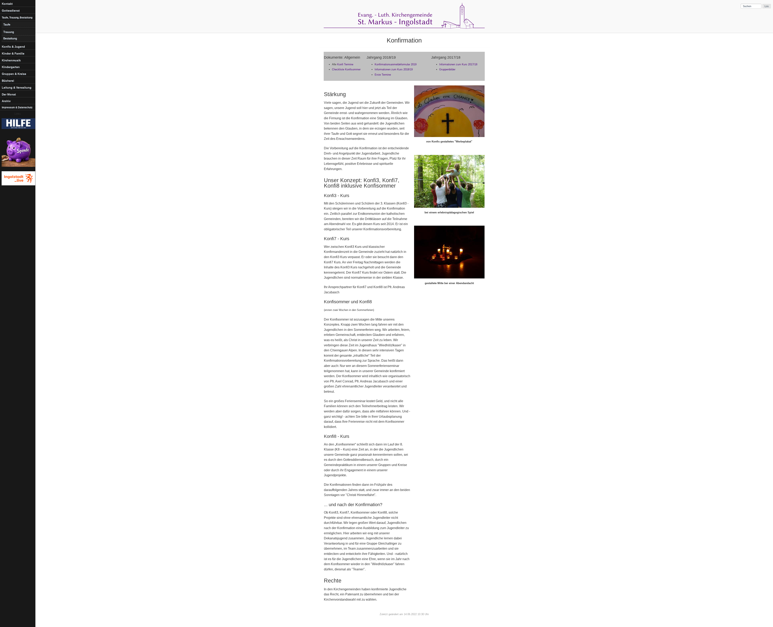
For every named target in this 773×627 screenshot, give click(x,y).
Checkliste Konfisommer (346, 69)
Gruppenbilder (447, 69)
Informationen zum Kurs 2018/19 (394, 69)
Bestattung (10, 38)
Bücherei (8, 80)
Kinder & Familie (13, 53)
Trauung (8, 31)
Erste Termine (383, 74)
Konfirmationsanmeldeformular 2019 (395, 64)
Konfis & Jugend (13, 46)
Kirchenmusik (11, 60)
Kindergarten (11, 67)
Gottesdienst (11, 10)
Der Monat (9, 94)
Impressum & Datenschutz (17, 107)
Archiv (6, 101)
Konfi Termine (345, 64)
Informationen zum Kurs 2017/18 (458, 64)
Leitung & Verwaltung (16, 87)
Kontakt (7, 3)
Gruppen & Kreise (14, 73)
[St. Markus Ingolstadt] (404, 27)
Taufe (6, 24)
